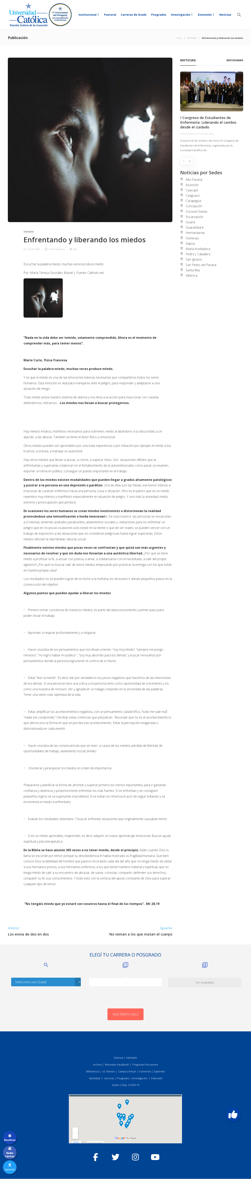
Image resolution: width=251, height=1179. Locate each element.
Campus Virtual (127, 1071)
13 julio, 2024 (33, 249)
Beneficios (9, 1140)
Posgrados (158, 14)
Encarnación (194, 217)
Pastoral (110, 14)
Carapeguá (193, 201)
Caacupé (192, 190)
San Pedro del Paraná (201, 265)
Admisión (131, 1057)
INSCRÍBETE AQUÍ (125, 1014)
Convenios (145, 1071)
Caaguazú (193, 195)
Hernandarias (195, 233)
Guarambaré (195, 227)
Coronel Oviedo (196, 211)
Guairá (190, 222)
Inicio (179, 37)
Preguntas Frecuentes (145, 1064)
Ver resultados (205, 982)
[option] (211, 112)
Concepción (194, 206)
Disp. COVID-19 (130, 1085)
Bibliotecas (92, 1071)
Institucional (87, 14)
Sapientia (159, 1071)
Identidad (191, 37)
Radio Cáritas (10, 1154)
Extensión (205, 14)
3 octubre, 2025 (206, 133)
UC (24, 249)
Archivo (97, 1064)
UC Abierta (108, 1071)
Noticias (225, 14)
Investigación (180, 14)
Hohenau (192, 238)
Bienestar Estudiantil (117, 1064)
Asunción (192, 185)
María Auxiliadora (198, 249)
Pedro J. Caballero (198, 254)
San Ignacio (194, 259)
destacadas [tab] (234, 60)
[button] (232, 1114)
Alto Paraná (194, 179)
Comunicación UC (189, 133)
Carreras (109, 1078)
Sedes (115, 1085)
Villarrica (191, 275)
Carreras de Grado (133, 14)
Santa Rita (193, 270)
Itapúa (190, 243)
